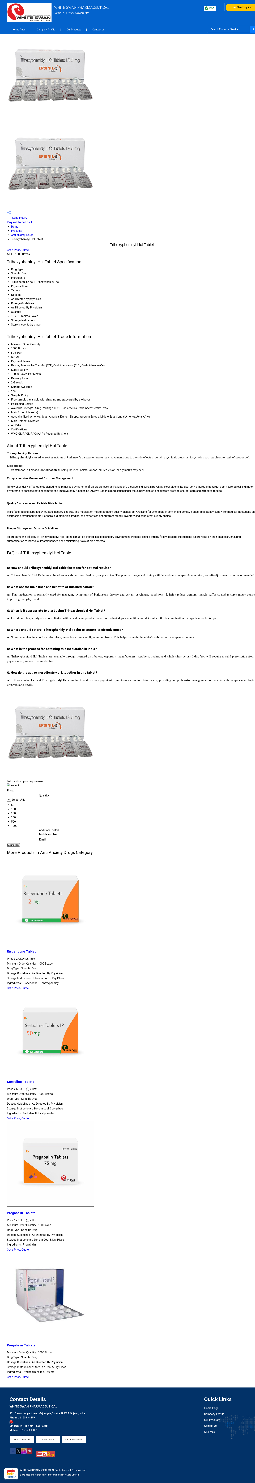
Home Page (19, 29)
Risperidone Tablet (21, 951)
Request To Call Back (20, 222)
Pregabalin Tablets (21, 1213)
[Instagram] (24, 1452)
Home (14, 226)
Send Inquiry (19, 217)
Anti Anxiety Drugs (22, 235)
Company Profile (46, 29)
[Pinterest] (29, 1452)
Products (16, 230)
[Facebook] (13, 1452)
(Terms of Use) (79, 1470)
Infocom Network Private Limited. (63, 1475)
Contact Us (98, 29)
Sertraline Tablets (20, 1082)
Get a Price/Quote (18, 250)
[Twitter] (18, 1452)
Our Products (74, 29)
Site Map (209, 1431)
